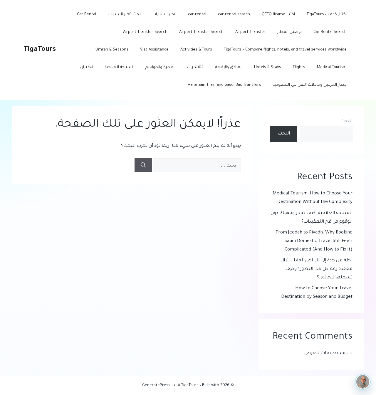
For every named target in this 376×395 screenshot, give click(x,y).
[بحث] (143, 165)
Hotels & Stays (267, 67)
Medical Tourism (332, 67)
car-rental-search (234, 14)
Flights (299, 67)
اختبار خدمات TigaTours (327, 14)
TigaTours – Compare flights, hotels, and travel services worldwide (285, 50)
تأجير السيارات (164, 14)
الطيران (86, 67)
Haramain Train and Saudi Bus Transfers (224, 85)
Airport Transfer (250, 32)
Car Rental (86, 14)
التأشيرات (195, 67)
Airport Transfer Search (201, 32)
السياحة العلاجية (119, 67)
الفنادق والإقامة (228, 67)
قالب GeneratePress (161, 385)
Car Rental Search (330, 32)
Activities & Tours (196, 50)
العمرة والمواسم (160, 67)
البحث (346, 121)
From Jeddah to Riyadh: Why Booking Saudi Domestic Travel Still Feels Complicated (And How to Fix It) (314, 241)
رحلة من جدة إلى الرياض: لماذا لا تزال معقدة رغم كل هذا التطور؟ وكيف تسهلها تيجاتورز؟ (316, 269)
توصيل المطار (289, 32)
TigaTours (40, 49)
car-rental (197, 14)
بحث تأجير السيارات (124, 14)
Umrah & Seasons (111, 50)
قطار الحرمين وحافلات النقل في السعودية (310, 85)
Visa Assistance (154, 50)
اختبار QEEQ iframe (278, 14)
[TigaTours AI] (363, 382)
